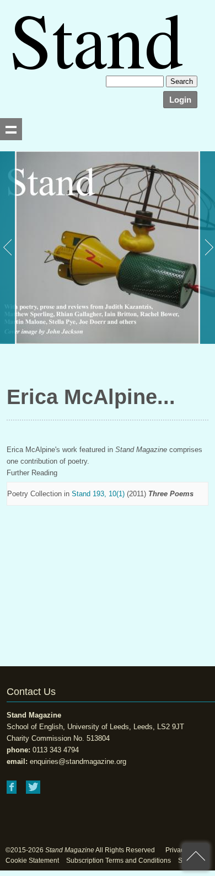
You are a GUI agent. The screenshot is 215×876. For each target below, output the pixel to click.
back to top (195, 856)
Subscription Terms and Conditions (118, 860)
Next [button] (206, 247)
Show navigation (11, 129)
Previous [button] (8, 247)
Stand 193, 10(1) (98, 494)
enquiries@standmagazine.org (78, 761)
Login (180, 99)
